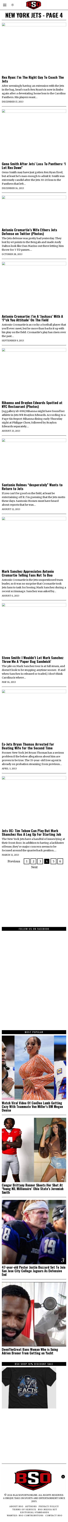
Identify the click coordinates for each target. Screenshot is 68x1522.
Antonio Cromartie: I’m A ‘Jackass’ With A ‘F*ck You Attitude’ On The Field (32, 318)
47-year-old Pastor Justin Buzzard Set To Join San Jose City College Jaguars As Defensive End (33, 1270)
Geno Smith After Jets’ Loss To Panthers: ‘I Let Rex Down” (34, 165)
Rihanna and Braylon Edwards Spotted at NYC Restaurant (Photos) (32, 404)
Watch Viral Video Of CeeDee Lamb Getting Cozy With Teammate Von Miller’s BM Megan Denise (32, 1106)
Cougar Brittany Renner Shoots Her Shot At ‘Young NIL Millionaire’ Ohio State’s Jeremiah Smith (32, 1188)
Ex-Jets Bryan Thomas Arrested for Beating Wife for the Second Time (28, 746)
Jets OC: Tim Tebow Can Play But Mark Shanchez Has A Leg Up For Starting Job (31, 832)
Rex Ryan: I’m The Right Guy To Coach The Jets (33, 79)
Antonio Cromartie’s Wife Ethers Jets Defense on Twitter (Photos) (29, 231)
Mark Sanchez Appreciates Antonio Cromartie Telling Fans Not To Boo (28, 573)
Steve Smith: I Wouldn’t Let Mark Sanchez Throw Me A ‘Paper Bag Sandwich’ (32, 659)
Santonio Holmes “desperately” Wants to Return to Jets (32, 486)
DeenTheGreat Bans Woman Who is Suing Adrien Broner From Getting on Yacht (30, 1351)
